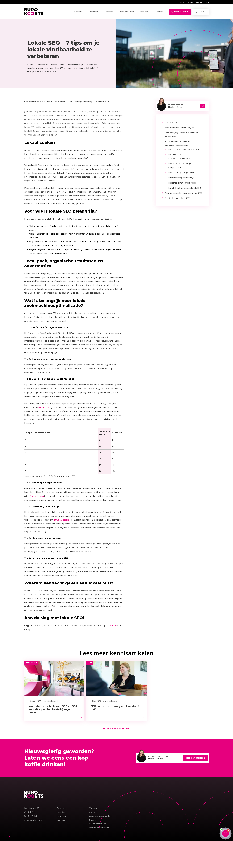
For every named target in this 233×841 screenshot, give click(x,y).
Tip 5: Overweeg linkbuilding (181, 177)
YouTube (61, 820)
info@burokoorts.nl (33, 819)
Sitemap (93, 820)
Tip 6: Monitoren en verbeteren (182, 182)
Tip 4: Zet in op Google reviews (182, 172)
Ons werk (144, 12)
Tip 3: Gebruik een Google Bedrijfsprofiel (179, 165)
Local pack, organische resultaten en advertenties (181, 134)
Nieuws (182, 2)
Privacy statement (97, 823)
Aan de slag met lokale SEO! (177, 198)
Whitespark (43, 407)
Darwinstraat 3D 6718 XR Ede (31, 810)
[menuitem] (182, 2)
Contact (159, 12)
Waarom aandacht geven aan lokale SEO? (183, 193)
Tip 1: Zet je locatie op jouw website (184, 149)
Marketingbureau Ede (99, 827)
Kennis (190, 2)
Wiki (207, 2)
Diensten (109, 12)
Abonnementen (127, 12)
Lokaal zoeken (171, 122)
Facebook (61, 808)
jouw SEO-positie (61, 520)
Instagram (61, 816)
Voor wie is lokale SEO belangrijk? (180, 127)
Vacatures (199, 2)
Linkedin (61, 812)
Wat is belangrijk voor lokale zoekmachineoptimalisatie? (178, 143)
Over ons (78, 12)
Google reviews (37, 496)
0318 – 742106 (30, 816)
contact (113, 625)
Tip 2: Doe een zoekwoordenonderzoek (179, 156)
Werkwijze (93, 12)
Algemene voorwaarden (100, 816)
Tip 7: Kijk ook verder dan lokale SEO (184, 188)
